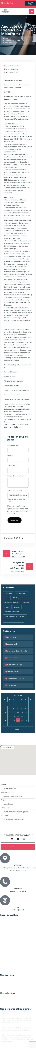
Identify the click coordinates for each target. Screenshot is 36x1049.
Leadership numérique (12, 602)
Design (6, 598)
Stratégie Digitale (13, 672)
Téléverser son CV (14, 491)
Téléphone (11, 466)
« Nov (17, 729)
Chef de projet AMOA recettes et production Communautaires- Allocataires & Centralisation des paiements (17, 1038)
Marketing (27, 602)
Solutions (17, 607)
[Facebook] (14, 538)
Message (5, 815)
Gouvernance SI (12, 644)
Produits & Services (13, 658)
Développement (18, 598)
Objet (4, 800)
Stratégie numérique (11, 612)
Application (8, 593)
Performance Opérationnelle (16, 651)
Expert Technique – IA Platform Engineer (17, 1012)
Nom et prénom (13, 445)
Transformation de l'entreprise (15, 616)
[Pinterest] (19, 538)
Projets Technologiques (14, 665)
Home (6, 38)
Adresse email (7, 792)
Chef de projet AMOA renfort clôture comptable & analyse (15, 1029)
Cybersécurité (11, 637)
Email (10, 455)
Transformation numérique (13, 621)
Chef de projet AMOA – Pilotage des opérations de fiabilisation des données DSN (17, 1020)
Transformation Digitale (15, 678)
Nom (3, 784)
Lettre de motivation (15, 476)
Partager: (8, 538)
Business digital (21, 593)
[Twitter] (17, 538)
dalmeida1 (13, 72)
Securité (7, 607)
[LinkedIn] (22, 538)
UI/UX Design (11, 685)
